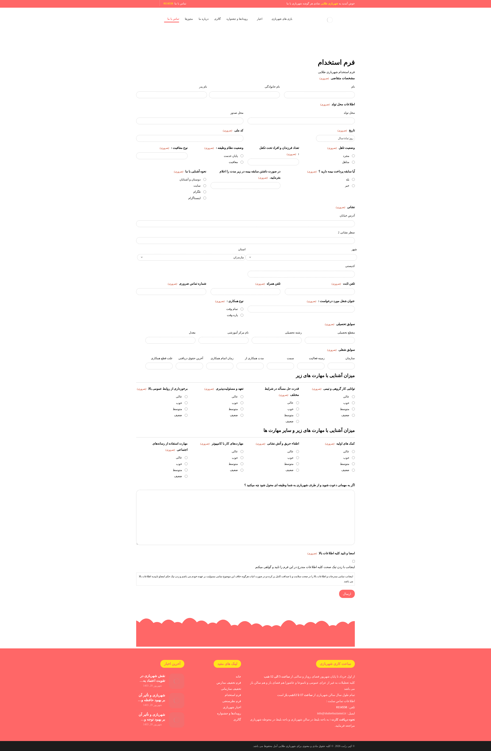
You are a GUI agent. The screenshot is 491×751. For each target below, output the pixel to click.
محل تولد (349, 112)
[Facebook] (153, 4)
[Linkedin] (146, 4)
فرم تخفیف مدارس (229, 682)
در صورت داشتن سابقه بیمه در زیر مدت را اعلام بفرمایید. (250, 174)
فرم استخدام (233, 695)
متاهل (345, 162)
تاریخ (346, 130)
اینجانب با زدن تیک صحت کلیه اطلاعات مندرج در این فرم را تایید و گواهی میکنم (305, 567)
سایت (197, 185)
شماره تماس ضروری (187, 283)
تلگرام (197, 191)
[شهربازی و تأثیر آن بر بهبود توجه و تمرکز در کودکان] (176, 720)
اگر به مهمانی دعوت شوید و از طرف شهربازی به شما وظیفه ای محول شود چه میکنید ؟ (299, 485)
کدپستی (350, 266)
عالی (346, 396)
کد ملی (233, 130)
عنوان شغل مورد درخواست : (331, 301)
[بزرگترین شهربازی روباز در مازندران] (330, 20)
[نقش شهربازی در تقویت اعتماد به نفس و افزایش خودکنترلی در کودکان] (176, 681)
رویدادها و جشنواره (229, 713)
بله (347, 179)
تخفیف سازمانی (231, 688)
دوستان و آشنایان (190, 179)
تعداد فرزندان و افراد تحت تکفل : (279, 151)
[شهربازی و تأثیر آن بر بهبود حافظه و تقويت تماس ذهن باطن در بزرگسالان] (176, 700)
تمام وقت (232, 308)
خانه (238, 676)
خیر (347, 185)
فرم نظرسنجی (231, 701)
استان (242, 249)
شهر (354, 249)
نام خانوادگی (272, 86)
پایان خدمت (231, 155)
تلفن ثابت (343, 283)
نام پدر (203, 86)
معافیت (233, 162)
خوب (346, 402)
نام (353, 86)
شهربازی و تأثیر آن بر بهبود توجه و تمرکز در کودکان (152, 719)
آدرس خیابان (347, 215)
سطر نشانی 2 (346, 232)
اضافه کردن (142, 340)
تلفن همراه (267, 283)
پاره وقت (232, 315)
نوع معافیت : (174, 147)
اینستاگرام (194, 198)
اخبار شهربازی (232, 707)
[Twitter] (140, 4)
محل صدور (236, 112)
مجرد (346, 155)
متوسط (344, 409)
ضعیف (345, 415)
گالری (237, 719)
